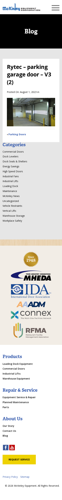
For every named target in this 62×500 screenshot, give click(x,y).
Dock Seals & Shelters (15, 161)
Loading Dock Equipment (18, 363)
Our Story (8, 425)
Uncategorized (11, 201)
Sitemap (24, 476)
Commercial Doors (13, 151)
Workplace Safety (12, 220)
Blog (5, 435)
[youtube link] (12, 448)
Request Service (19, 459)
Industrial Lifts (10, 181)
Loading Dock (10, 186)
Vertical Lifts (9, 210)
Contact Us (9, 430)
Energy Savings (11, 166)
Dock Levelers (10, 156)
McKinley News (11, 196)
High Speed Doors (13, 171)
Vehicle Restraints (12, 205)
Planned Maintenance (16, 402)
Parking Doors (17, 134)
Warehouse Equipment (16, 378)
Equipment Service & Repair (19, 397)
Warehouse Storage (14, 215)
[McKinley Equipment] (21, 7)
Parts (6, 407)
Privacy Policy (10, 476)
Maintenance (10, 191)
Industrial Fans (11, 176)
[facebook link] (5, 448)
